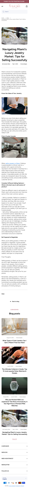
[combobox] (14, 12)
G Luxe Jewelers (12, 485)
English (5, 479)
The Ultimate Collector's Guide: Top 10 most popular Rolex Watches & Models (14, 371)
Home (3, 18)
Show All (14, 439)
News (8, 18)
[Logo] (14, 6)
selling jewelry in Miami (13, 163)
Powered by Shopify (20, 485)
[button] (3, 293)
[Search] (3, 12)
